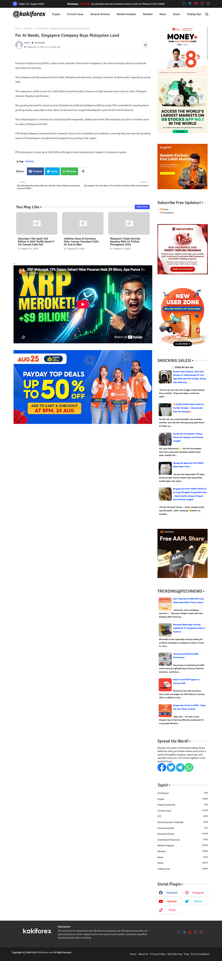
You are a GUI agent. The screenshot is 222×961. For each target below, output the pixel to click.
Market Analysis (126, 14)
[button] (206, 14)
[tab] (56, 14)
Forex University (182, 828)
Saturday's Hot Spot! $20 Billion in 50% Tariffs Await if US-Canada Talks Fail (36, 241)
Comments (168, 212)
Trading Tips (194, 14)
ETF (182, 816)
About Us (143, 954)
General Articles (100, 14)
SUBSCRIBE (85, 3)
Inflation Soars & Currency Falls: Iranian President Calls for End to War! (81, 241)
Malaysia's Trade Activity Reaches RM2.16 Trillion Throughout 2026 (125, 241)
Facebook (37, 171)
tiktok (172, 910)
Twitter (54, 171)
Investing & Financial (182, 839)
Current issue (75, 14)
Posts (165, 209)
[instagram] (202, 3)
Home (18, 28)
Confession (182, 793)
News (163, 14)
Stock (176, 14)
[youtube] (196, 3)
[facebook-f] (184, 3)
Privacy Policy (158, 954)
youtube (172, 901)
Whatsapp (71, 171)
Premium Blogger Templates (26, 955)
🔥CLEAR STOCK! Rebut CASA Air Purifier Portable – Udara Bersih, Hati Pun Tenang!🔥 (188, 408)
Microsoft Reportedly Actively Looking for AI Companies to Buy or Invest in (189, 628)
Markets (148, 14)
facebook (171, 892)
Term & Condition (200, 954)
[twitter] (190, 3)
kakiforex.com (45, 952)
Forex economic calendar (182, 822)
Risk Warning (174, 954)
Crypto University (182, 804)
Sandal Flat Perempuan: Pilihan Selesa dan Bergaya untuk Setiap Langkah (188, 437)
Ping (186, 954)
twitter (198, 901)
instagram (198, 892)
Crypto (56, 14)
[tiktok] (208, 3)
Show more (142, 206)
